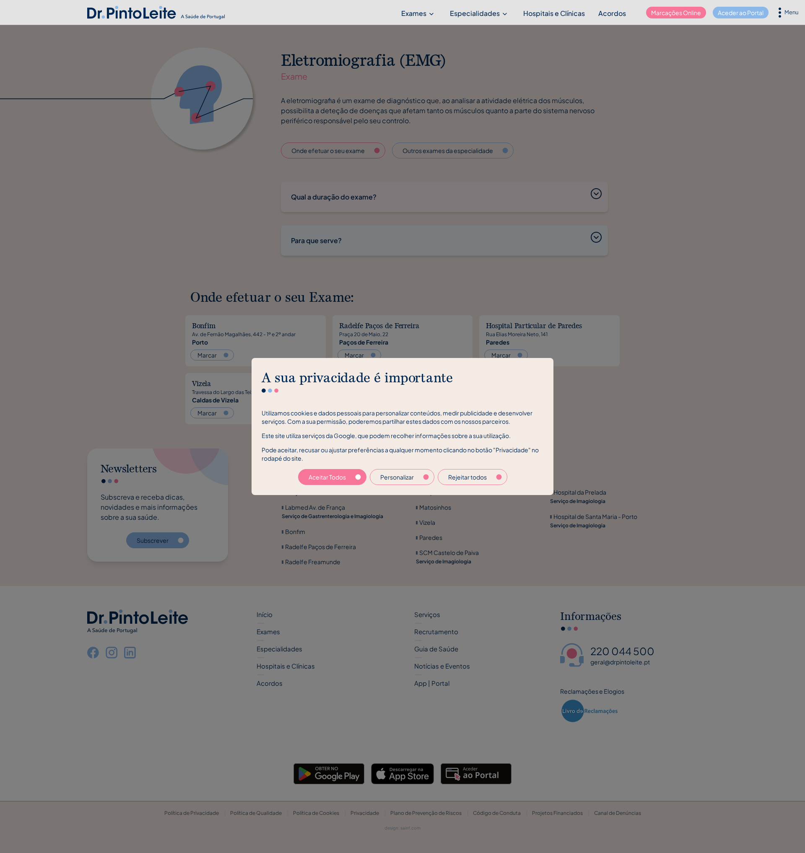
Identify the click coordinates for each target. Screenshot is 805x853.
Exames (413, 13)
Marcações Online (676, 12)
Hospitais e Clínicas (554, 13)
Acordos (612, 13)
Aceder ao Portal (740, 12)
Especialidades (475, 13)
